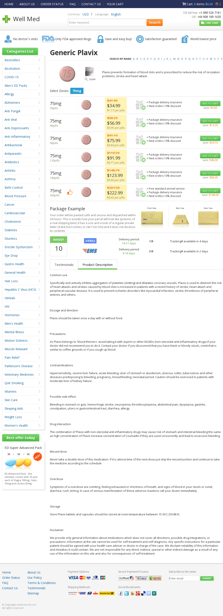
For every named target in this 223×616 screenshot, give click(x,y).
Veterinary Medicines (19, 374)
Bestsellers (12, 60)
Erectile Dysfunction (19, 247)
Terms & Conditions (41, 583)
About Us (34, 572)
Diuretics (11, 238)
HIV (7, 306)
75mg (77, 91)
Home (6, 572)
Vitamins (11, 391)
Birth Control (14, 187)
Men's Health (14, 323)
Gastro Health (14, 264)
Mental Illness (14, 332)
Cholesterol (13, 221)
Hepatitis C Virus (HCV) (20, 289)
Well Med (26, 19)
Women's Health (16, 425)
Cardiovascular (15, 213)
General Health (15, 272)
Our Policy (34, 577)
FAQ (72, 4)
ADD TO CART (210, 103)
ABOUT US (27, 4)
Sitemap (33, 593)
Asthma (10, 179)
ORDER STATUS (52, 4)
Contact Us (10, 588)
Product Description (98, 264)
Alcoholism (12, 68)
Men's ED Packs (16, 85)
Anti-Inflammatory (17, 136)
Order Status (11, 577)
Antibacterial (13, 145)
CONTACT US (91, 4)
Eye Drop (11, 255)
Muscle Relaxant (16, 349)
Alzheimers (12, 102)
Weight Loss (13, 417)
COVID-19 (12, 77)
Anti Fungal (12, 111)
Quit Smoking (14, 383)
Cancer (9, 204)
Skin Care (11, 400)
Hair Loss (11, 281)
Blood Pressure (15, 196)
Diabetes (11, 230)
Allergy (9, 94)
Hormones (12, 315)
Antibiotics (12, 162)
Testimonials (64, 264)
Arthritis (10, 170)
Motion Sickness (16, 340)
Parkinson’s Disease (19, 366)
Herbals (10, 298)
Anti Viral (11, 119)
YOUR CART (115, 4)
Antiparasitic (13, 153)
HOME (9, 4)
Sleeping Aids (14, 408)
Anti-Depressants (17, 128)
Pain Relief (12, 357)
